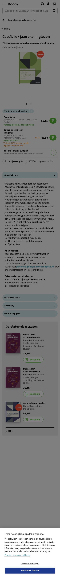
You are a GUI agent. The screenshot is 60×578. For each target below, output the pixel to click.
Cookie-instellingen (30, 563)
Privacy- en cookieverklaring (17, 555)
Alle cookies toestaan (30, 570)
